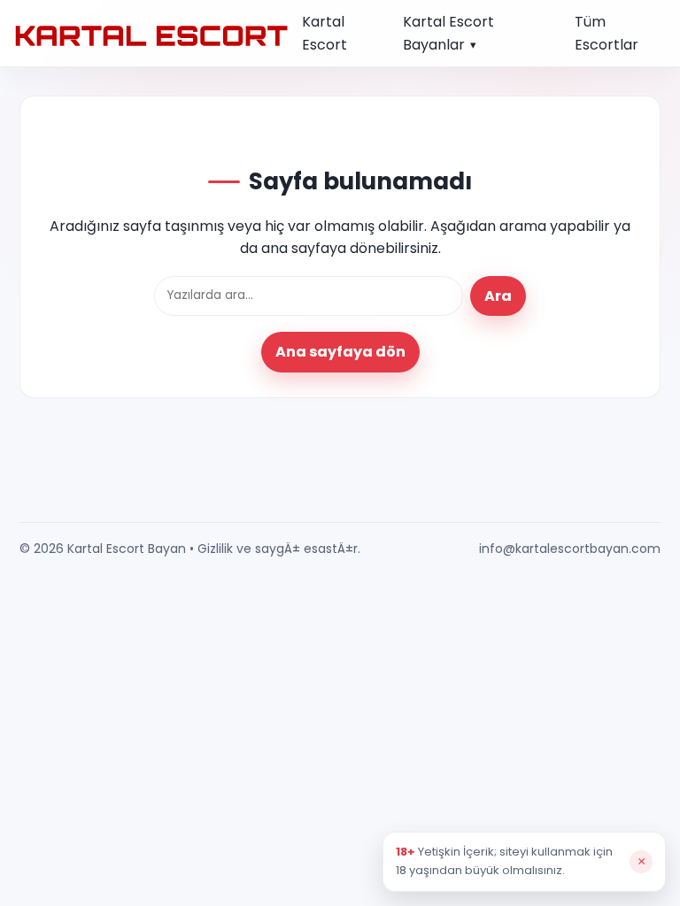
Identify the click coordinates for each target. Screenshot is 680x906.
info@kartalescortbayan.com (570, 548)
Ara (498, 296)
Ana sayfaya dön (340, 352)
